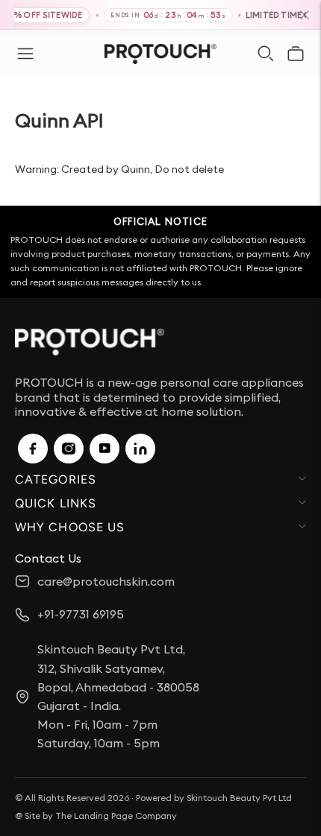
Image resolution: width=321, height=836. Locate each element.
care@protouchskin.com (106, 581)
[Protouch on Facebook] (33, 448)
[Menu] (25, 53)
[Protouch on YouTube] (104, 448)
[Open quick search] (265, 53)
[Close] (305, 15)
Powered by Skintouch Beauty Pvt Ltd (214, 797)
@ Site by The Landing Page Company (96, 816)
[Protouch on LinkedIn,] (140, 448)
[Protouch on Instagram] (69, 448)
